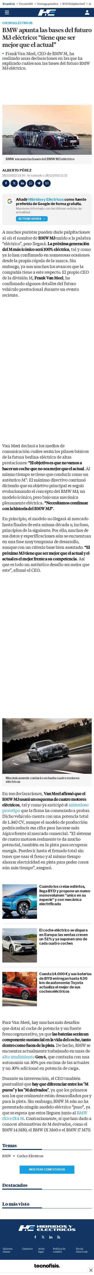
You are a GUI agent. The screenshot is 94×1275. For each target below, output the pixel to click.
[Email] (47, 183)
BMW (6, 1156)
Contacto (27, 1248)
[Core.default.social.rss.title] (59, 1237)
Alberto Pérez (16, 170)
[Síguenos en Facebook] (35, 1237)
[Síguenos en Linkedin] (51, 1237)
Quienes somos (8, 1250)
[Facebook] (6, 183)
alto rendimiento (24, 1057)
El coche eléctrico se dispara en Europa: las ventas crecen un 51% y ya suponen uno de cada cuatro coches (63, 937)
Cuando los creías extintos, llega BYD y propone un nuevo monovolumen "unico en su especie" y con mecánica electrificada (64, 895)
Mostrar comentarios (47, 1169)
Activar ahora (29, 218)
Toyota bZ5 (26, 3)
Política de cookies (59, 1250)
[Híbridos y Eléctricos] (47, 1228)
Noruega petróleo (47, 3)
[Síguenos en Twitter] (43, 1237)
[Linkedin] (22, 183)
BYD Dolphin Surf (74, 3)
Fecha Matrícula (82, 1250)
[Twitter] (14, 183)
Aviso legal (41, 1250)
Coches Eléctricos (17, 23)
